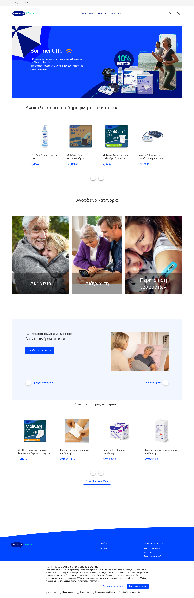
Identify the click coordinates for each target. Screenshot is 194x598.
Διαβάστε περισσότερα (39, 350)
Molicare (103, 548)
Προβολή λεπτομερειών (129, 592)
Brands (102, 13)
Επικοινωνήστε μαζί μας (154, 556)
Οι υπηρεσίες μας (153, 543)
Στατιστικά (84, 592)
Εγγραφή (18, 3)
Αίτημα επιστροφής (152, 548)
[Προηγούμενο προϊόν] (93, 177)
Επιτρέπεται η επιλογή (113, 586)
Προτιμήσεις (68, 592)
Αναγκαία (52, 592)
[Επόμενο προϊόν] (101, 177)
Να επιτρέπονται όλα (137, 586)
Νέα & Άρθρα (118, 13)
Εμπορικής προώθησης (105, 592)
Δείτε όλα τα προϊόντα (97, 481)
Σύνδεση (28, 3)
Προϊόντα (87, 13)
